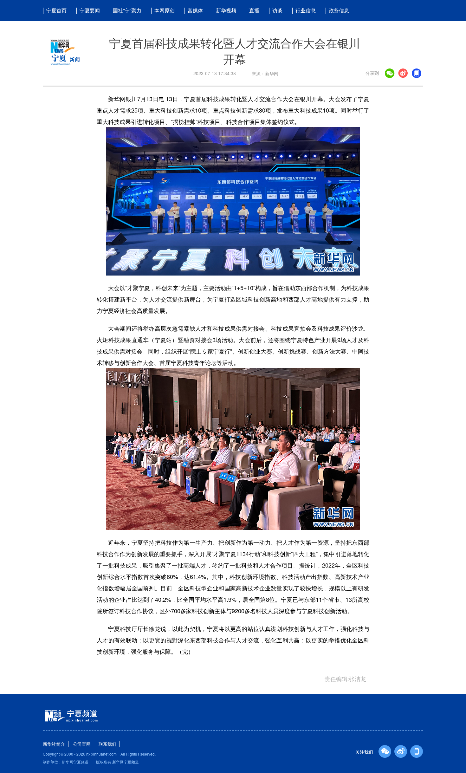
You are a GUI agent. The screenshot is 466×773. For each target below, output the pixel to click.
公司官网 (82, 744)
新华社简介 (54, 744)
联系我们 (107, 744)
